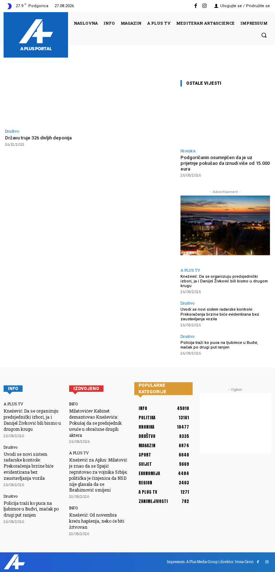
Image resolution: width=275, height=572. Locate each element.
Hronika (188, 151)
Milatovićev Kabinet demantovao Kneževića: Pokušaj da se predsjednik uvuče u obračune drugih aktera (95, 423)
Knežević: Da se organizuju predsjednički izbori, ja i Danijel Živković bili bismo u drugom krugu (224, 281)
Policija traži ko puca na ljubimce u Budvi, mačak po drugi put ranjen (219, 345)
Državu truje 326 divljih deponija (38, 137)
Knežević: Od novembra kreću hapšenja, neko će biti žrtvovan (96, 521)
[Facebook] (195, 5)
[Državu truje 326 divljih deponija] (46, 101)
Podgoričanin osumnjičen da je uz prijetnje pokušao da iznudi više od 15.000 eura (225, 163)
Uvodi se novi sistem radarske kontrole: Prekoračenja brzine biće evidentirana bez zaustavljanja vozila (219, 314)
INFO (73, 404)
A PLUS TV (190, 270)
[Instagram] (204, 5)
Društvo (12, 131)
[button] (263, 35)
